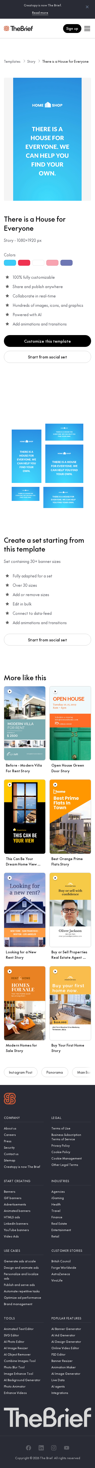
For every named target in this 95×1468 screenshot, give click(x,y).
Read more (40, 13)
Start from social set (47, 356)
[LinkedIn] (41, 1448)
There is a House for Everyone (65, 61)
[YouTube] (66, 1448)
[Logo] (10, 1099)
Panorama (55, 1072)
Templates (12, 61)
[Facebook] (28, 1448)
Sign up (72, 28)
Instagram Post (20, 1072)
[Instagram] (54, 1448)
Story (31, 61)
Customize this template (47, 341)
